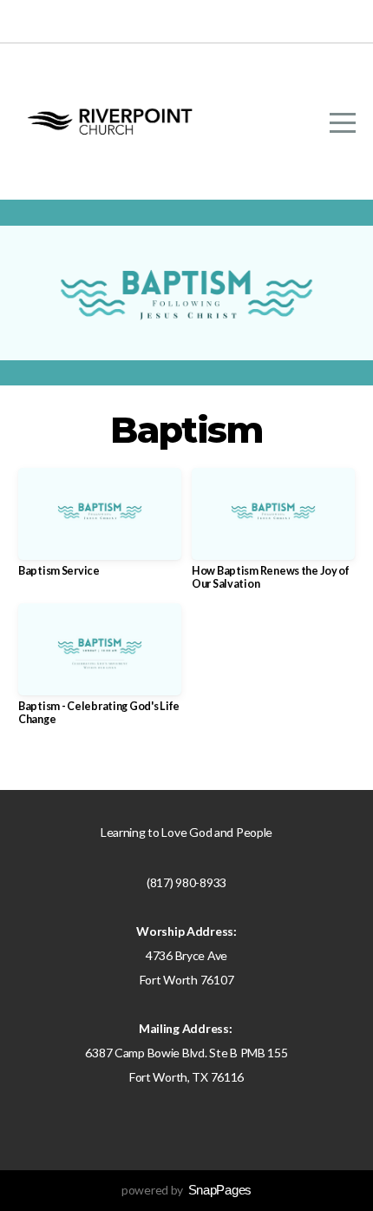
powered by (186, 1189)
